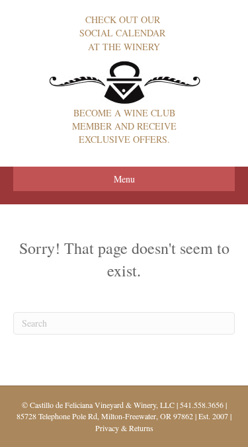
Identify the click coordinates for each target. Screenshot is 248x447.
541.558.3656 (202, 404)
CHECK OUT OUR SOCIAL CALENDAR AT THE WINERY (124, 33)
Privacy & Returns (124, 428)
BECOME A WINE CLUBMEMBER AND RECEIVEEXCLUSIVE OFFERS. (124, 126)
